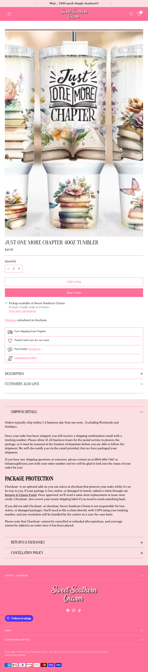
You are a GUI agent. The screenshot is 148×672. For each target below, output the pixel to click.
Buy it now (74, 292)
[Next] (111, 3)
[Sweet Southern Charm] (74, 13)
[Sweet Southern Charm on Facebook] (68, 611)
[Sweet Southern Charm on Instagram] (74, 611)
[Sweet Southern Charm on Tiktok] (80, 611)
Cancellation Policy (25, 357)
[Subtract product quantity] (8, 268)
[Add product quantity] (19, 268)
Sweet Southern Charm (36, 651)
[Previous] (37, 3)
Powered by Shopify (15, 655)
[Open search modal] (131, 14)
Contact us (34, 349)
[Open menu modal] (9, 14)
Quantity (10, 261)
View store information (22, 311)
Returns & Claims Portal (20, 495)
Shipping (11, 320)
